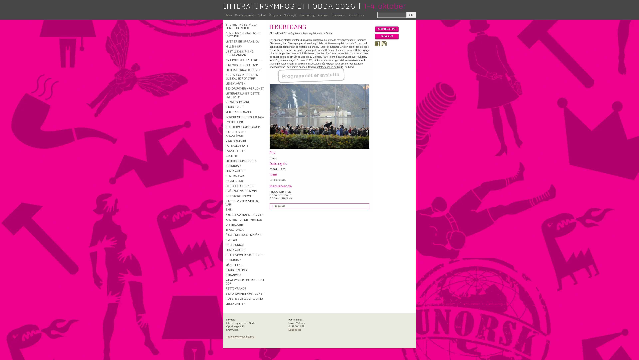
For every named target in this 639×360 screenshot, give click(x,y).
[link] (245, 26)
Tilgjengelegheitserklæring (240, 336)
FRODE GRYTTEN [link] (280, 191)
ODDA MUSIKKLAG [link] (281, 198)
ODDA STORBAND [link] (280, 195)
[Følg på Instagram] (384, 43)
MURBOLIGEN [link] (278, 180)
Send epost (294, 329)
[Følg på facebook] (377, 43)
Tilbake (280, 206)
